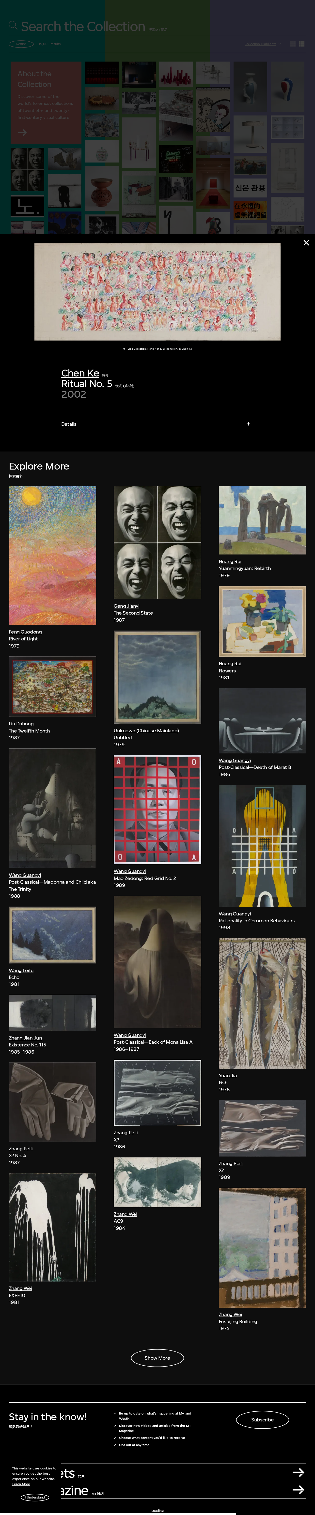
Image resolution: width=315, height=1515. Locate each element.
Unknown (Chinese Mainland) (146, 730)
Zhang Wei (20, 1288)
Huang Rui (230, 561)
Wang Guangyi (25, 875)
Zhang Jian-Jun (25, 1038)
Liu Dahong (21, 724)
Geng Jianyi (126, 606)
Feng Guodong (25, 632)
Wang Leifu (21, 970)
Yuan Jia (228, 1076)
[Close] (306, 242)
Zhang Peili (21, 1149)
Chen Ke (80, 373)
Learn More (21, 1484)
